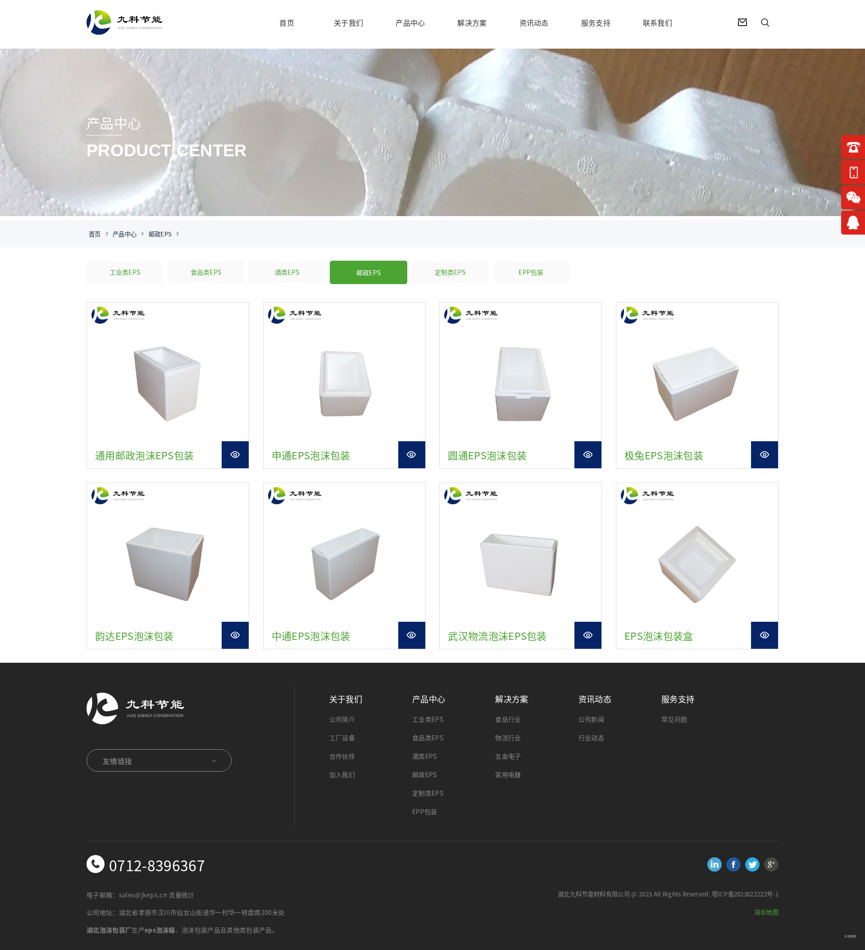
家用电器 (508, 774)
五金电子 (508, 755)
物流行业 (508, 737)
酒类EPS (287, 271)
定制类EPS (450, 271)
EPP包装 (531, 271)
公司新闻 (591, 719)
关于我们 (348, 22)
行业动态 (591, 737)
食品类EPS (206, 271)
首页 (286, 22)
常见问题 (674, 719)
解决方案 (472, 22)
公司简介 (342, 719)
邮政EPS (160, 234)
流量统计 (181, 894)
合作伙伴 (342, 755)
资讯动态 (534, 22)
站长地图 (766, 912)
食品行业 (508, 719)
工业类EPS (125, 271)
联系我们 (657, 22)
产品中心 (410, 22)
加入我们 (342, 774)
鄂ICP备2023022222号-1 (745, 894)
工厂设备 (342, 737)
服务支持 (595, 22)
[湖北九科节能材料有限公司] (149, 24)
